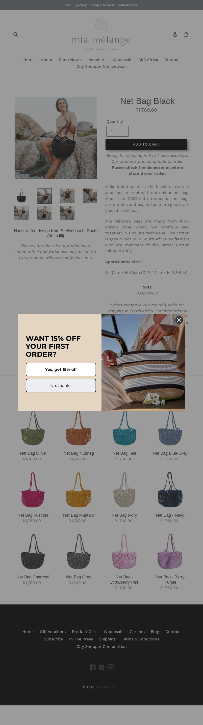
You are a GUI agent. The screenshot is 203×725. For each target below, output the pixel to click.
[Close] (179, 320)
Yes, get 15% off (61, 369)
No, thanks (61, 385)
